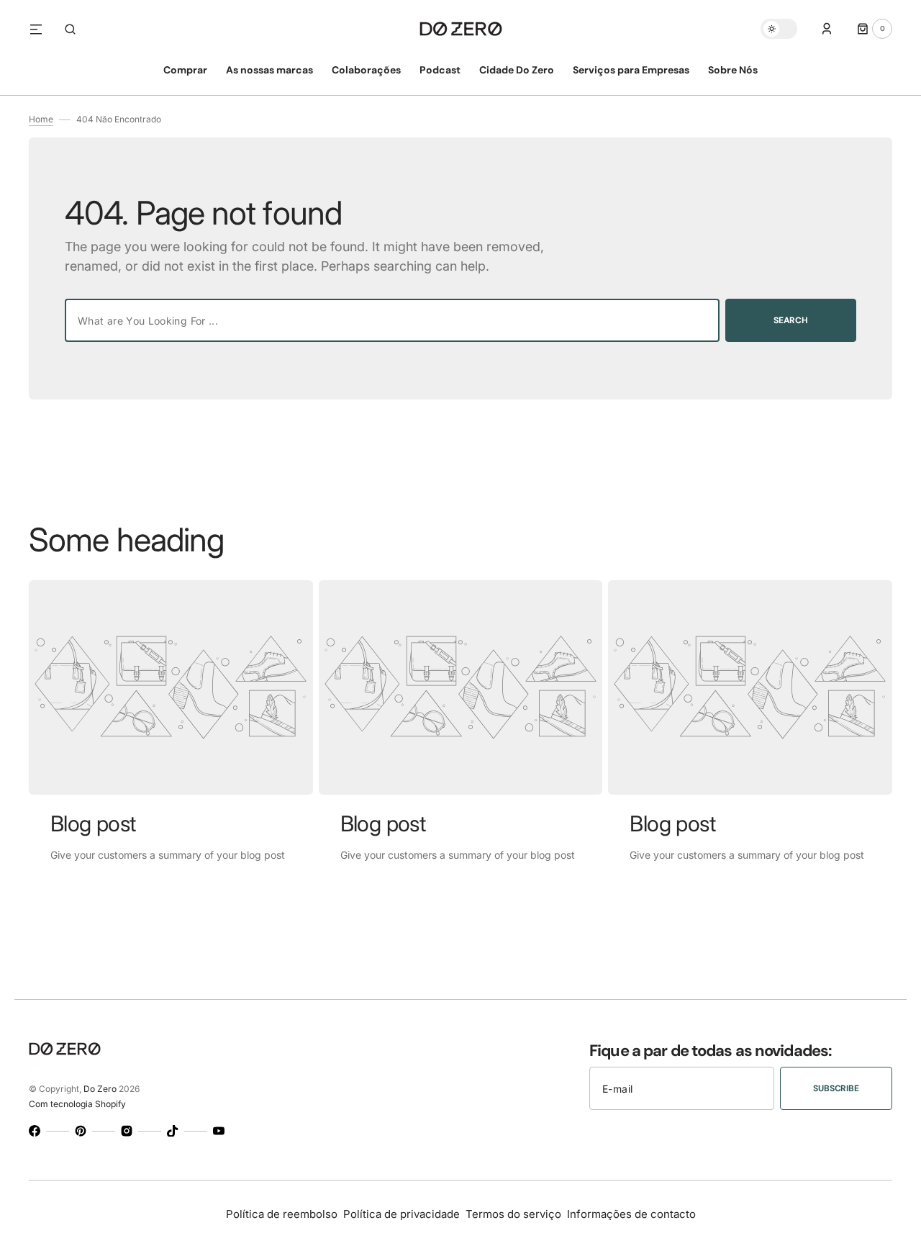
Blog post (93, 823)
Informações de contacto (631, 1214)
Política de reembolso (281, 1214)
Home (41, 119)
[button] (70, 29)
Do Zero (100, 1088)
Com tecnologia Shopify (77, 1103)
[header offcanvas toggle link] (41, 28)
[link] (171, 687)
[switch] (779, 29)
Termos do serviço (513, 1214)
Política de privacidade (401, 1214)
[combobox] (392, 320)
